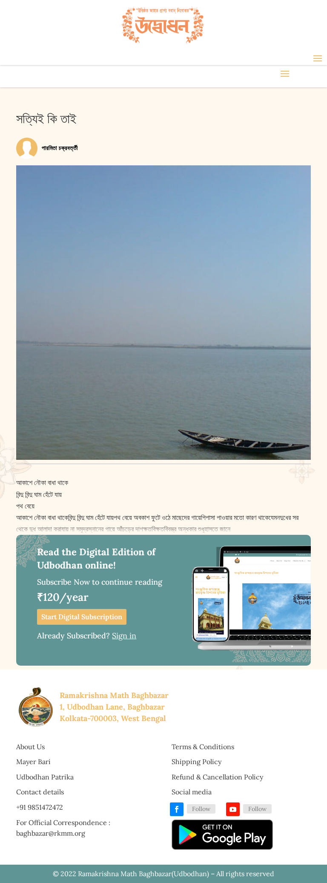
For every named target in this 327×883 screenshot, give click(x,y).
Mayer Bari (33, 761)
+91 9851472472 (39, 807)
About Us (30, 746)
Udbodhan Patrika (45, 777)
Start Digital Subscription (81, 616)
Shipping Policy (196, 761)
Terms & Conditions (203, 746)
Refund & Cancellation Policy (217, 777)
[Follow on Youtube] (233, 809)
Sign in (124, 636)
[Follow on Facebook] (177, 809)
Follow (201, 809)
